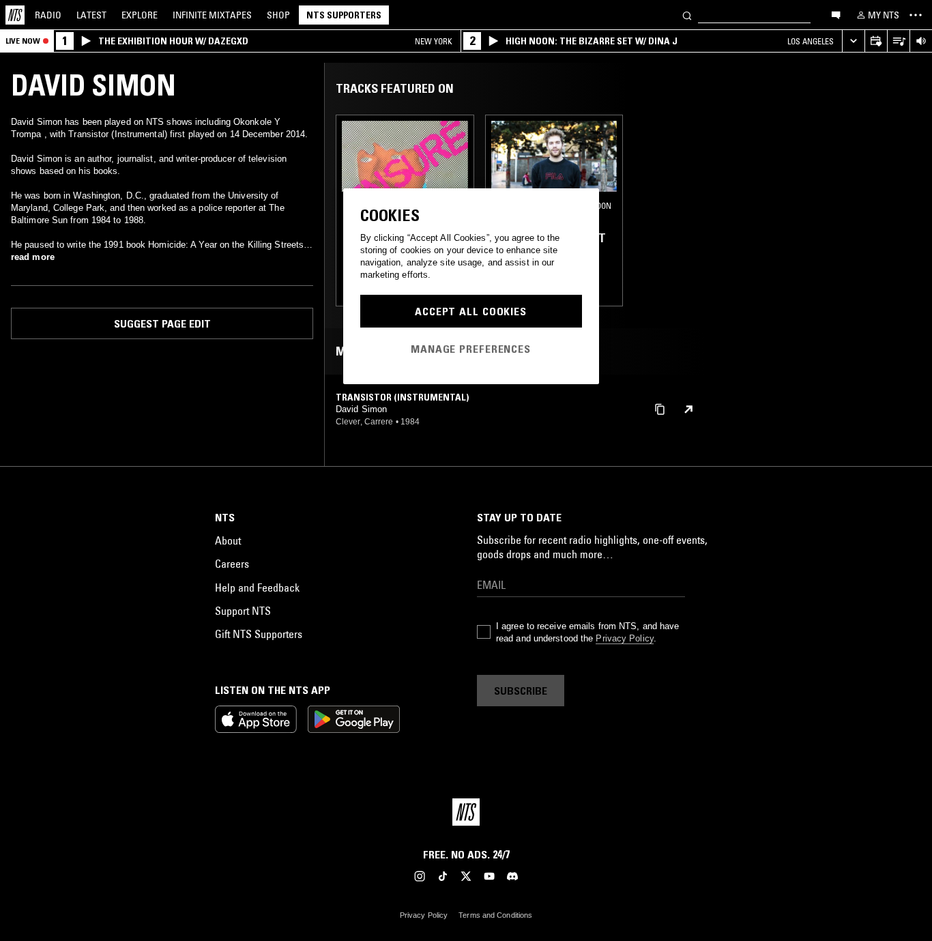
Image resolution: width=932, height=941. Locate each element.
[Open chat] (835, 14)
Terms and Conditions (495, 915)
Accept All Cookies (471, 311)
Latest (91, 15)
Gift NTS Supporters (258, 634)
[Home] (15, 15)
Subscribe (520, 690)
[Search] (687, 14)
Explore (139, 15)
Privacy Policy (624, 638)
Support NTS (243, 611)
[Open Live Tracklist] (898, 41)
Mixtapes (212, 15)
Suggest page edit (162, 323)
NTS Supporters (343, 15)
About (228, 540)
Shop (278, 15)
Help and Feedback (257, 587)
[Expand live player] (853, 41)
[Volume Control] (920, 41)
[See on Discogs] (688, 409)
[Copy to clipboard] (660, 408)
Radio (48, 15)
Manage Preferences (471, 349)
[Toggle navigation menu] (916, 15)
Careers (232, 563)
